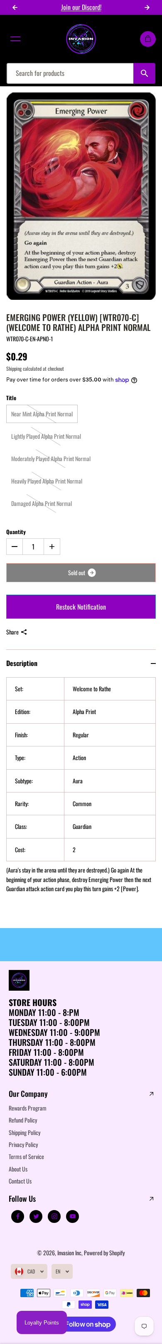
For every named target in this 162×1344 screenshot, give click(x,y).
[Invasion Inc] (81, 39)
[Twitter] (36, 1216)
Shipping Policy (24, 1132)
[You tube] (73, 1216)
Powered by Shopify (104, 1252)
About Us (18, 1168)
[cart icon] (148, 39)
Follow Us (22, 1198)
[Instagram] (54, 1216)
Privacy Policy (23, 1144)
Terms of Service (26, 1156)
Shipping (14, 368)
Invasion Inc (69, 1252)
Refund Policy (23, 1120)
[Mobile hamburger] (15, 39)
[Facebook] (18, 1216)
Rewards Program (28, 1107)
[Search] (144, 73)
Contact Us (20, 1180)
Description (21, 663)
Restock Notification (81, 607)
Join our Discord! (81, 7)
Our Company (28, 1094)
